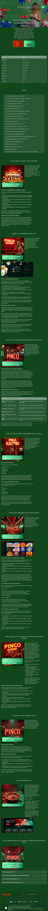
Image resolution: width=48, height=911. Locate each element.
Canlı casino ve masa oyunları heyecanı (16, 131)
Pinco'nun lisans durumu (12, 144)
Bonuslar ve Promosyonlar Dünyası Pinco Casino (18, 111)
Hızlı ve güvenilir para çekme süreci (15, 123)
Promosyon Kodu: (29, 43)
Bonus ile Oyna (18, 43)
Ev (23, 11)
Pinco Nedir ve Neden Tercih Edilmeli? (15, 96)
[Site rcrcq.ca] (6, 10)
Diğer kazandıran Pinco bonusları (14, 116)
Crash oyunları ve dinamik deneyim (15, 133)
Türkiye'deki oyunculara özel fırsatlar (15, 101)
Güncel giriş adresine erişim (13, 108)
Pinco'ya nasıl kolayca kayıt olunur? (15, 106)
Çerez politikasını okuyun (39, 906)
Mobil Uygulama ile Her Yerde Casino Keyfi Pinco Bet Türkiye (21, 136)
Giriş (38, 7)
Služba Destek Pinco (11, 149)
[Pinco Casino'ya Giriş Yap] (24, 16)
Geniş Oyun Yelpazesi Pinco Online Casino (16, 126)
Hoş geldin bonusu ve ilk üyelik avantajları (16, 113)
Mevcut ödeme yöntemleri (12, 121)
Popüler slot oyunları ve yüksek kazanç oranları (17, 128)
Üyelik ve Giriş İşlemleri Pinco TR (14, 103)
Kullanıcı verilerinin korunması (13, 146)
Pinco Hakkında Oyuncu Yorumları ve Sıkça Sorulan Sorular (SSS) (22, 151)
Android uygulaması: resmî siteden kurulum (17, 139)
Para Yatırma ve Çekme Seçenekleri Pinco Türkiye (18, 118)
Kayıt (44, 7)
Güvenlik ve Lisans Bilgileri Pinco (14, 141)
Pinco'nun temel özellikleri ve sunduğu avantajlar (18, 98)
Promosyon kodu (31, 11)
